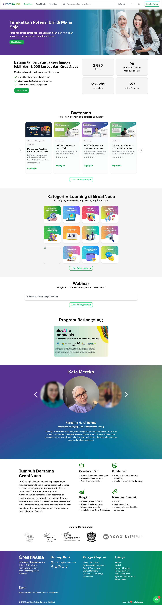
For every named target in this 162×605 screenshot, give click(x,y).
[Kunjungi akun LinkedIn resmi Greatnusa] (55, 566)
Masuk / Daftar (152, 4)
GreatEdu (53, 4)
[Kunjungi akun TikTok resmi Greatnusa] (66, 566)
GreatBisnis (41, 4)
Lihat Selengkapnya (81, 179)
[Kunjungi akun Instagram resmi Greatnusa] (59, 566)
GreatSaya (28, 4)
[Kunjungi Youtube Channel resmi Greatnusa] (63, 566)
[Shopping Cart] (133, 4)
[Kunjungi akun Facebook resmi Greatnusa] (52, 566)
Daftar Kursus (21, 90)
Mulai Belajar (16, 42)
